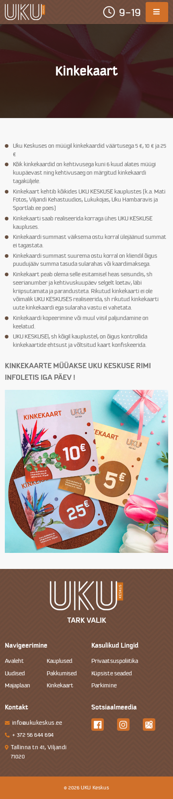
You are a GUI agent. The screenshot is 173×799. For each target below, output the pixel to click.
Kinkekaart (60, 685)
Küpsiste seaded (111, 673)
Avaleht (14, 661)
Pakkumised (62, 673)
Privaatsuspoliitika (114, 661)
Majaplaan (17, 685)
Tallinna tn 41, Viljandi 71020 (39, 752)
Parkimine (104, 685)
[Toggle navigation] (157, 12)
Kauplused (60, 661)
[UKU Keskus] (25, 12)
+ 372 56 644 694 (33, 735)
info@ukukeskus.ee (37, 723)
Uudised (15, 673)
